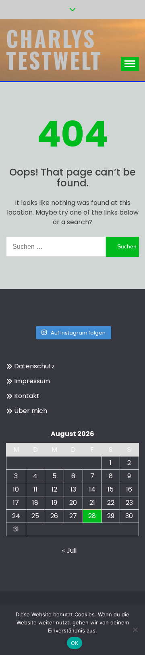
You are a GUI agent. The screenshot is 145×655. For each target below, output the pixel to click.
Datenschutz (34, 366)
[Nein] (135, 630)
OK (75, 643)
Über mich (30, 410)
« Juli (69, 550)
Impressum (32, 381)
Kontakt (26, 396)
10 (16, 489)
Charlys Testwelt (54, 49)
